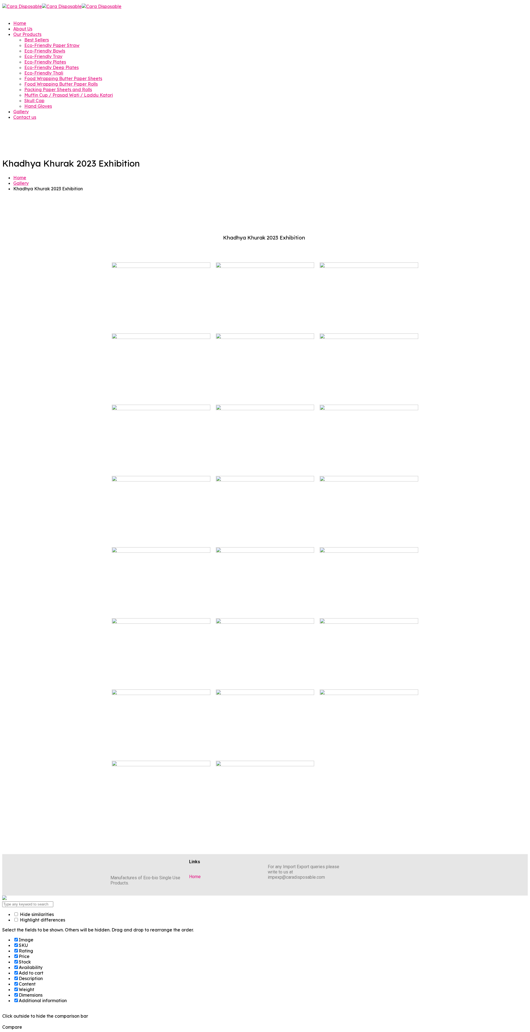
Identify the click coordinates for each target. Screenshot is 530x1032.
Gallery (21, 183)
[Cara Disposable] (22, 6)
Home (19, 177)
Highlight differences (42, 920)
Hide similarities (36, 914)
